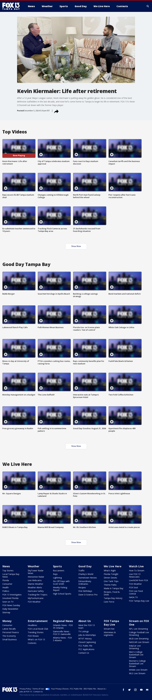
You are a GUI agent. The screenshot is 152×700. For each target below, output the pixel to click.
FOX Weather (34, 601)
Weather (33, 566)
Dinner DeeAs (110, 577)
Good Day (84, 566)
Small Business (9, 639)
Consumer (7, 583)
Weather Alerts (35, 587)
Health (5, 587)
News (6, 566)
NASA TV (133, 597)
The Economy (9, 635)
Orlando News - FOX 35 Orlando (63, 626)
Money (6, 621)
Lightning (57, 577)
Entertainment (38, 621)
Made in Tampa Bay (113, 588)
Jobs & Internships (87, 635)
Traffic (81, 570)
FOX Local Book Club (38, 628)
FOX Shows (33, 635)
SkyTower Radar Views (35, 572)
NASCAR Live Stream (139, 642)
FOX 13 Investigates (12, 594)
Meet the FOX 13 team (86, 626)
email (147, 689)
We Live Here (112, 566)
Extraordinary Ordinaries (84, 582)
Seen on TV (7, 601)
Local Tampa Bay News (10, 575)
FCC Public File (85, 645)
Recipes (82, 587)
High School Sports (62, 593)
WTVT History (85, 638)
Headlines (32, 625)
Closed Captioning (87, 642)
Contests (32, 643)
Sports (57, 566)
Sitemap (6, 612)
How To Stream (136, 570)
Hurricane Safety (36, 591)
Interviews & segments (110, 633)
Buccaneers (58, 570)
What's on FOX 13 (36, 639)
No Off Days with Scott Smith (61, 582)
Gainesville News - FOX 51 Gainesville (62, 633)
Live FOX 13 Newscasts (134, 575)
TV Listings (83, 631)
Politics (5, 591)
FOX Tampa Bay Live (139, 600)
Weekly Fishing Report (60, 589)
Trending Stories (35, 632)
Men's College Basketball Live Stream (136, 655)
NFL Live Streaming (138, 628)
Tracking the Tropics (37, 594)
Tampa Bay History (113, 598)
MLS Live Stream (137, 673)
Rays (55, 574)
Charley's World (85, 574)
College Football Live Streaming (139, 633)
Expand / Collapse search (148, 6)
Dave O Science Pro (88, 594)
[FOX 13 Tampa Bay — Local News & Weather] (12, 6)
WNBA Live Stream (138, 669)
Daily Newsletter (10, 608)
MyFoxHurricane (35, 598)
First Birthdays (85, 591)
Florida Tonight (111, 574)
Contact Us (83, 652)
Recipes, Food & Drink (112, 593)
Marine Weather (35, 583)
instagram (135, 689)
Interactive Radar (36, 576)
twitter (129, 689)
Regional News (63, 621)
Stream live (109, 628)
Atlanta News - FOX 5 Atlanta (62, 639)
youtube (141, 689)
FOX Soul (133, 587)
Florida (5, 580)
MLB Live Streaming (138, 638)
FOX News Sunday (11, 605)
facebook (123, 689)
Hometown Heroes (87, 577)
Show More (76, 246)
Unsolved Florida (10, 598)
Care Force (109, 601)
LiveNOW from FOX (138, 580)
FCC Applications (86, 649)
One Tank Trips (111, 581)
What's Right (110, 570)
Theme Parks (110, 584)
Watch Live (136, 566)
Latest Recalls (9, 628)
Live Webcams (35, 580)
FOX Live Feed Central (136, 592)
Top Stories (8, 570)
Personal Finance (10, 632)
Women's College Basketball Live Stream (137, 663)
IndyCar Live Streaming (135, 647)
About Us (84, 621)
